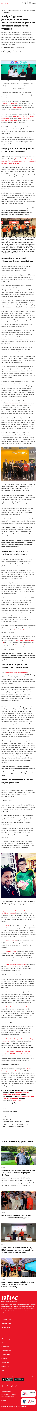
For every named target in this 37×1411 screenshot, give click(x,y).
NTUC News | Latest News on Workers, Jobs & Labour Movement (19, 11)
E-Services (5, 1362)
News (3, 1331)
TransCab (23, 403)
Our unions (5, 1347)
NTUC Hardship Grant (8, 951)
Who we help (6, 1323)
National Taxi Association (10, 103)
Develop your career (10, 1111)
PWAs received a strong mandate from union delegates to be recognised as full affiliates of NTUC (18, 161)
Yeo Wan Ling (7, 1119)
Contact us (5, 1366)
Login (3, 1370)
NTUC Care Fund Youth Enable (13, 1126)
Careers (4, 1358)
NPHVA (28, 1121)
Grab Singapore (16, 107)
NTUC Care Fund (22, 1124)
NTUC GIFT (5, 926)
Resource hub (6, 1350)
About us (4, 1343)
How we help (6, 1319)
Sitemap (3, 1400)
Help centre (5, 1354)
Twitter (9, 51)
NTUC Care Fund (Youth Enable (12, 992)
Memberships (6, 1339)
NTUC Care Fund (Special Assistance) (14, 964)
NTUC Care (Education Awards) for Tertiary (16, 1007)
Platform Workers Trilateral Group (16, 673)
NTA (11, 1124)
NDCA (5, 1124)
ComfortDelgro (11, 403)
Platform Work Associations (12, 1121)
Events (3, 1335)
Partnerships (5, 1327)
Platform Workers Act (21, 630)
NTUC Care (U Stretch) (9, 941)
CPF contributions (21, 645)
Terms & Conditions (6, 1391)
